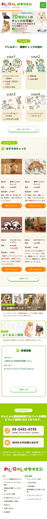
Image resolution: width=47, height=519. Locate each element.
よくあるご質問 (9, 494)
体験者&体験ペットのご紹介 (12, 489)
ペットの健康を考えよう (13, 479)
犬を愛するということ (12, 497)
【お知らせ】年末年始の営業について (18, 361)
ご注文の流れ (31, 482)
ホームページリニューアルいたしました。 (19, 368)
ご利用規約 (31, 486)
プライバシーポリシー (35, 495)
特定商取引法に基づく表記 (36, 490)
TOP (4, 476)
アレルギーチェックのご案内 (13, 483)
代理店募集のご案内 (11, 501)
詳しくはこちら (23, 129)
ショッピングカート (34, 499)
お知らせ (7, 505)
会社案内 (7, 512)
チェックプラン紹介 (34, 479)
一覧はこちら (23, 278)
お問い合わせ (9, 508)
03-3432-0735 (24, 429)
